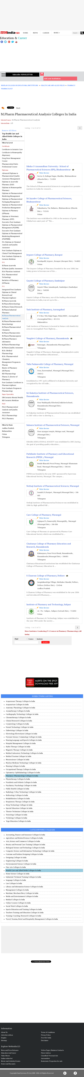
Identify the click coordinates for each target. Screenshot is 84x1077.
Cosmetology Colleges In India (17, 724)
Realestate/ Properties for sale (51, 1061)
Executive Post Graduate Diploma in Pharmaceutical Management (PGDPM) (12, 225)
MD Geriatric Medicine (10, 400)
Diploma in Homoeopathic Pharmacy (12, 188)
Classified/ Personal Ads (49, 1056)
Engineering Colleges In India (17, 861)
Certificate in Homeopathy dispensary (12, 153)
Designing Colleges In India (16, 857)
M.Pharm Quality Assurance (12, 348)
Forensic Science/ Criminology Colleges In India (24, 737)
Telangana (6, 437)
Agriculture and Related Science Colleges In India (24, 838)
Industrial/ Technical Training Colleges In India (23, 877)
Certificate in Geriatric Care (12, 149)
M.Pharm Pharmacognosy (11, 336)
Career (46, 33)
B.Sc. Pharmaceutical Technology (10, 275)
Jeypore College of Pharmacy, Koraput (44, 254)
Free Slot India (46, 1038)
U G (3, 262)
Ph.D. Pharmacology (9, 415)
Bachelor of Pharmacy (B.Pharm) (10, 281)
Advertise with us (7, 1035)
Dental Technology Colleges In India (19, 727)
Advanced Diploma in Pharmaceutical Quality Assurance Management (11, 176)
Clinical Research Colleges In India (19, 721)
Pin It (18, 108)
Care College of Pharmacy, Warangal (43, 514)
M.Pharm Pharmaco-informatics (9, 340)
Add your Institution (52, 78)
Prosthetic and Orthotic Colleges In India (21, 782)
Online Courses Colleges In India (18, 903)
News (35, 33)
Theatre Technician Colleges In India (19, 811)
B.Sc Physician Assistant (11, 271)
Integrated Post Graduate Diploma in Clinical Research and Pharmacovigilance (11, 293)
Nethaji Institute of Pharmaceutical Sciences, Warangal (52, 486)
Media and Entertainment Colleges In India (22, 896)
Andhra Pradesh (8, 428)
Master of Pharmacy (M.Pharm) (9, 369)
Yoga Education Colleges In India (18, 821)
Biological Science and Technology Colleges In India (25, 848)
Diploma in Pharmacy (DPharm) (10, 211)
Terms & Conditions (48, 1032)
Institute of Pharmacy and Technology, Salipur (48, 604)
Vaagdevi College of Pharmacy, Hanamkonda (47, 338)
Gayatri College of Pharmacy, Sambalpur (45, 280)
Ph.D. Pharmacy (8, 418)
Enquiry (3, 1038)
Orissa (4, 434)
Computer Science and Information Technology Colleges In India (30, 851)
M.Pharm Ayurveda (9, 301)
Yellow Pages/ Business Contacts (52, 1050)
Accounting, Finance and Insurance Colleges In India (25, 835)
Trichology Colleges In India (16, 818)
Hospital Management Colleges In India (21, 743)
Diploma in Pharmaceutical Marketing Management (12, 194)
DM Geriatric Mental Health (12, 397)
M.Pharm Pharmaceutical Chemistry (11, 328)
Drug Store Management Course (11, 159)
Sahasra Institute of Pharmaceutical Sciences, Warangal (52, 425)
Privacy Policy (46, 1035)
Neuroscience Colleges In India (17, 759)
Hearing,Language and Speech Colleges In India (24, 740)
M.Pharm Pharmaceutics (11, 333)
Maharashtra (7, 431)
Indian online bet (7, 1058)
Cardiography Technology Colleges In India (22, 714)
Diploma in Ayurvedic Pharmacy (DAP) (10, 183)
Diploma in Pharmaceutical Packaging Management (12, 200)
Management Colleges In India (17, 890)
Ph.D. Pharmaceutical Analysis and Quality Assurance (10, 410)
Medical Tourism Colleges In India (18, 756)
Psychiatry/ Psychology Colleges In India (21, 785)
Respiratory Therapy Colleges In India (20, 802)
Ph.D (3, 404)
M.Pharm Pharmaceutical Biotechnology (11, 322)
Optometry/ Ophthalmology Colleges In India (23, 772)
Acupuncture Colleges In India (17, 704)
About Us (4, 1032)
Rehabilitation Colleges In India (18, 798)
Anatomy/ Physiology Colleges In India (20, 708)
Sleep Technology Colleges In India (19, 805)
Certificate (6, 146)
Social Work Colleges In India (17, 906)
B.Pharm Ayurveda (9, 265)
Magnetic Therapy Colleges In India (19, 750)
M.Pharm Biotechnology (11, 304)
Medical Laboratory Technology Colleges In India (24, 753)
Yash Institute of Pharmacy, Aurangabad (45, 309)
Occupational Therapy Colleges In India (21, 769)
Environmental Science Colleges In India (21, 864)
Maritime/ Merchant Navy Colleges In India (22, 893)
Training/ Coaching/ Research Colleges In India (23, 916)
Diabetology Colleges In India (17, 730)
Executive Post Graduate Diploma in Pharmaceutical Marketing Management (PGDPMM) (12, 235)
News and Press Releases (9, 1050)
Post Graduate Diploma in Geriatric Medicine (11, 257)
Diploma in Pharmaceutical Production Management (12, 206)
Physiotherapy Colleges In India (18, 779)
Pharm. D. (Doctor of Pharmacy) (9, 378)
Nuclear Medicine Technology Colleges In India (23, 763)
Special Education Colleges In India (19, 808)
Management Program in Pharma (11, 363)
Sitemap (4, 1040)
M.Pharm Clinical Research (12, 307)
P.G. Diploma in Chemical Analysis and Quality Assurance (11, 245)
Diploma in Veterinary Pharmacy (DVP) (10, 217)
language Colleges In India (16, 880)
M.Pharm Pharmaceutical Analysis (11, 316)
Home (25, 33)
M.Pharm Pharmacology (11, 344)
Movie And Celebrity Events (10, 1061)
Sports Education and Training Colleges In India (24, 909)
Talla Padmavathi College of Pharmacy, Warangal (49, 364)
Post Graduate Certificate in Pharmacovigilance (12, 383)
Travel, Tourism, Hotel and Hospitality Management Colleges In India (32, 919)
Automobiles (45, 1058)
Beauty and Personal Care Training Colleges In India (25, 844)
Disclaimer (44, 1040)
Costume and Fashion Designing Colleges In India (24, 854)
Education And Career (8, 1053)
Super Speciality (8, 394)
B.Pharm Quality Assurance (12, 268)
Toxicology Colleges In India (16, 815)
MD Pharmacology (9, 374)
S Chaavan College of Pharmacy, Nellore (45, 575)
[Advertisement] (42, 15)
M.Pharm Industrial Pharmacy (9, 311)
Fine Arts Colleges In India (16, 867)
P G (3, 286)
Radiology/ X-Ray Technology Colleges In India (23, 792)
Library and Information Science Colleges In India (24, 887)
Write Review (43, 173)
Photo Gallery (46, 1053)
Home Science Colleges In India (17, 874)
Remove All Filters (9, 130)
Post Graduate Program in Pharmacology (11, 389)
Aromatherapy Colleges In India (18, 711)
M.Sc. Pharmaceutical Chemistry (10, 357)
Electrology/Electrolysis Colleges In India (21, 734)
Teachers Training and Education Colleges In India (25, 912)
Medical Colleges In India (15, 899)
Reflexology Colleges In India (17, 795)
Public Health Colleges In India (17, 789)
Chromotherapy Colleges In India (18, 717)
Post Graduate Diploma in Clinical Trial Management (12, 251)
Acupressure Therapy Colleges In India (20, 701)
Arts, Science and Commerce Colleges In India (23, 841)
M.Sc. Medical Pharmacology (7, 351)
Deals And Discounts (8, 1064)
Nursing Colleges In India (15, 766)
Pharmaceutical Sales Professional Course (10, 165)
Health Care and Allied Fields (53, 85)
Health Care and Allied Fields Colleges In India (23, 870)
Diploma (5, 170)
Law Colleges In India (14, 883)
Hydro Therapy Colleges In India (18, 746)
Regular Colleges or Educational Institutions (19, 85)
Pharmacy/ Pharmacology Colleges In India (22, 776)
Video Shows (5, 1056)
